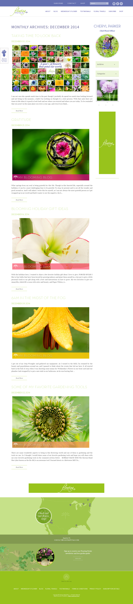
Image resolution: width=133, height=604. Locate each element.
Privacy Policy (95, 589)
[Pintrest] (121, 3)
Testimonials (85, 11)
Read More (19, 111)
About (47, 11)
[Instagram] (114, 3)
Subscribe (58, 3)
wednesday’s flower (69, 11)
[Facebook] (117, 3)
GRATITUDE (21, 120)
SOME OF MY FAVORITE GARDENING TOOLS (49, 387)
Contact (72, 3)
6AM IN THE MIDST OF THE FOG (38, 298)
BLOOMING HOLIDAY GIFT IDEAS (39, 209)
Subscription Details (111, 589)
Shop (83, 3)
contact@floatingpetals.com (66, 540)
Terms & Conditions (80, 589)
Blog (56, 11)
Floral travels (100, 11)
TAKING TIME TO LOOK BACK (36, 36)
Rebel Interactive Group (73, 596)
